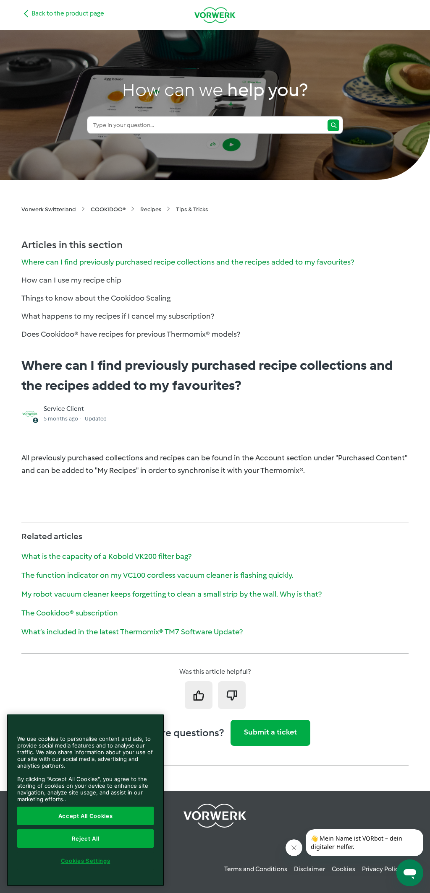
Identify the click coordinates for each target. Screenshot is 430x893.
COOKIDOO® (108, 209)
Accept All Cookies (85, 816)
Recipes (150, 209)
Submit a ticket (270, 732)
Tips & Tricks (192, 209)
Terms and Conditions (255, 869)
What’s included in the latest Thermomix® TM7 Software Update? (132, 631)
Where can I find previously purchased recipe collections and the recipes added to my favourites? (187, 262)
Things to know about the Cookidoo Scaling (95, 298)
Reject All (86, 838)
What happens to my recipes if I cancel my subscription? (117, 316)
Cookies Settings (85, 860)
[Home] (215, 15)
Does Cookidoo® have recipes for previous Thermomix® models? (130, 334)
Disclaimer (309, 869)
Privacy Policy (382, 869)
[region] (85, 800)
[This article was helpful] (198, 695)
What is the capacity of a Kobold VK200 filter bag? (106, 556)
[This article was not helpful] (232, 695)
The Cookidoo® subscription (69, 613)
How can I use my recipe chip (71, 280)
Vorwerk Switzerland (48, 209)
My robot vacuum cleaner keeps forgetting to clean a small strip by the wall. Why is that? (171, 594)
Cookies (343, 869)
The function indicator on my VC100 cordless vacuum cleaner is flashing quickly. (157, 575)
